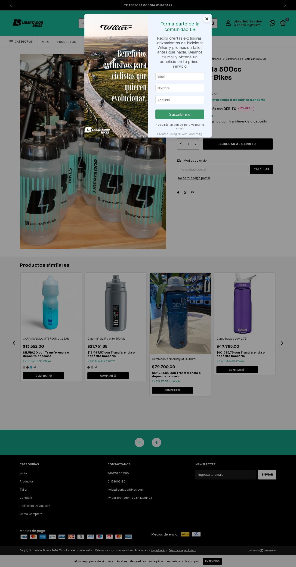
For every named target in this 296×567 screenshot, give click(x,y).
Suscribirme (180, 114)
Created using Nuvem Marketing (180, 134)
